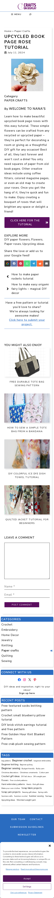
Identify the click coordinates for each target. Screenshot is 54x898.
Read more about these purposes (34, 869)
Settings (27, 886)
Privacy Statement (35, 892)
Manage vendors (12, 869)
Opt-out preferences (18, 892)
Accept (27, 878)
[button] (49, 845)
